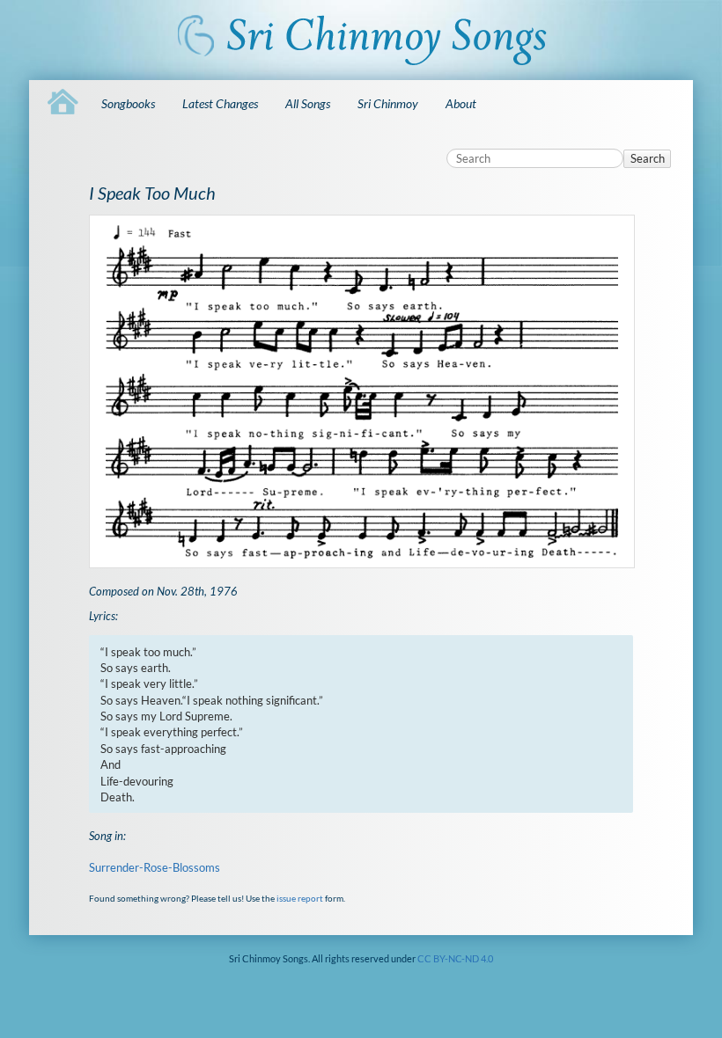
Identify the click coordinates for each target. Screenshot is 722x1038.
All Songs (307, 103)
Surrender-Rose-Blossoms (154, 867)
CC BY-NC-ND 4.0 (455, 958)
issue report (299, 898)
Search (647, 158)
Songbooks (128, 103)
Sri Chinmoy (387, 103)
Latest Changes (220, 103)
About (461, 103)
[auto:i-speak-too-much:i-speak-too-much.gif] (361, 391)
